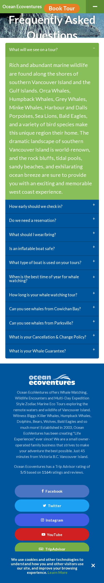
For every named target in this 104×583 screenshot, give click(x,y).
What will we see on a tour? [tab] (33, 49)
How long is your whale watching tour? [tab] (43, 294)
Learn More (57, 572)
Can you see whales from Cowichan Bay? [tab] (45, 308)
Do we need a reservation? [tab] (32, 220)
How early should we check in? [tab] (35, 206)
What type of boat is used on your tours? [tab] (45, 262)
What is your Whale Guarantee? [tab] (37, 351)
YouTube (54, 534)
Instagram (54, 520)
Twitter (54, 506)
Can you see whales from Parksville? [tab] (41, 323)
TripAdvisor (55, 549)
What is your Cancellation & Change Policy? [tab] (47, 337)
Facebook (53, 491)
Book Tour (62, 8)
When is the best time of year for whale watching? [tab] (44, 278)
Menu (95, 6)
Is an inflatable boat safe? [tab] (32, 248)
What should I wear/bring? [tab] (32, 234)
